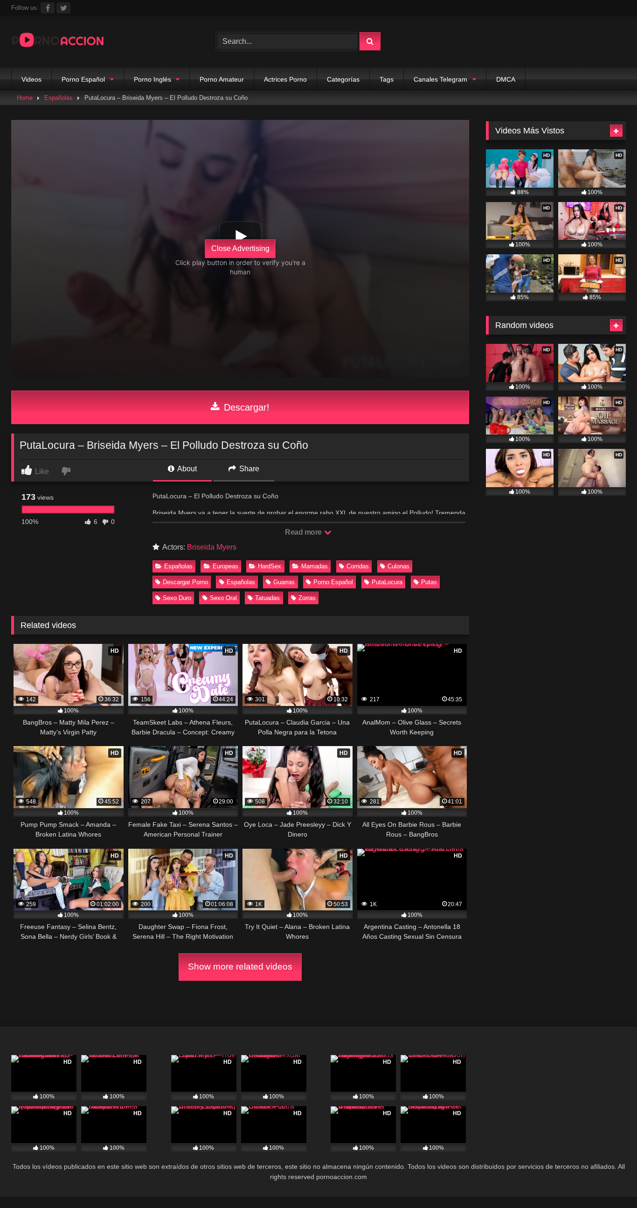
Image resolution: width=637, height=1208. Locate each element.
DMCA (505, 79)
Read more (304, 532)
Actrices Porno (285, 79)
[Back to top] (608, 1180)
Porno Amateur (222, 79)
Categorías (343, 79)
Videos (31, 79)
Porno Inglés (152, 79)
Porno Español (83, 79)
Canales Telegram (440, 79)
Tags (387, 79)
